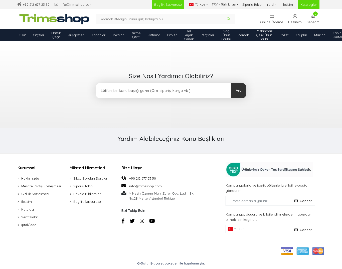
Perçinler (207, 35)
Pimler (172, 35)
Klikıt (22, 35)
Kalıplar (301, 35)
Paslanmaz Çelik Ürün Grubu (264, 35)
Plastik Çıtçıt (56, 35)
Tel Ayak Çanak (189, 35)
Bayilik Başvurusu (168, 4)
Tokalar (118, 35)
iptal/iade (28, 225)
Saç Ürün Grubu (226, 35)
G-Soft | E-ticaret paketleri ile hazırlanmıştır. (171, 263)
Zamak (243, 35)
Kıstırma (154, 35)
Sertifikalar (29, 217)
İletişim (287, 4)
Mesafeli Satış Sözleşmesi (41, 186)
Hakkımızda (30, 178)
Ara (239, 90)
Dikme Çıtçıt (136, 35)
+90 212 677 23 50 (142, 178)
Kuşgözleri (76, 35)
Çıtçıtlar (38, 35)
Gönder (306, 201)
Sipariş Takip (252, 4)
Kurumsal (26, 167)
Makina (319, 35)
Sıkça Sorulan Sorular (90, 178)
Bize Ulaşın (131, 167)
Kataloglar (308, 4)
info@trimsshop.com (145, 186)
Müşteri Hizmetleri (87, 167)
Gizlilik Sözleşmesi (35, 194)
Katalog (27, 209)
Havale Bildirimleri (87, 194)
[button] (313, 19)
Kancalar (98, 35)
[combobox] (231, 229)
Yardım (272, 4)
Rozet (283, 35)
